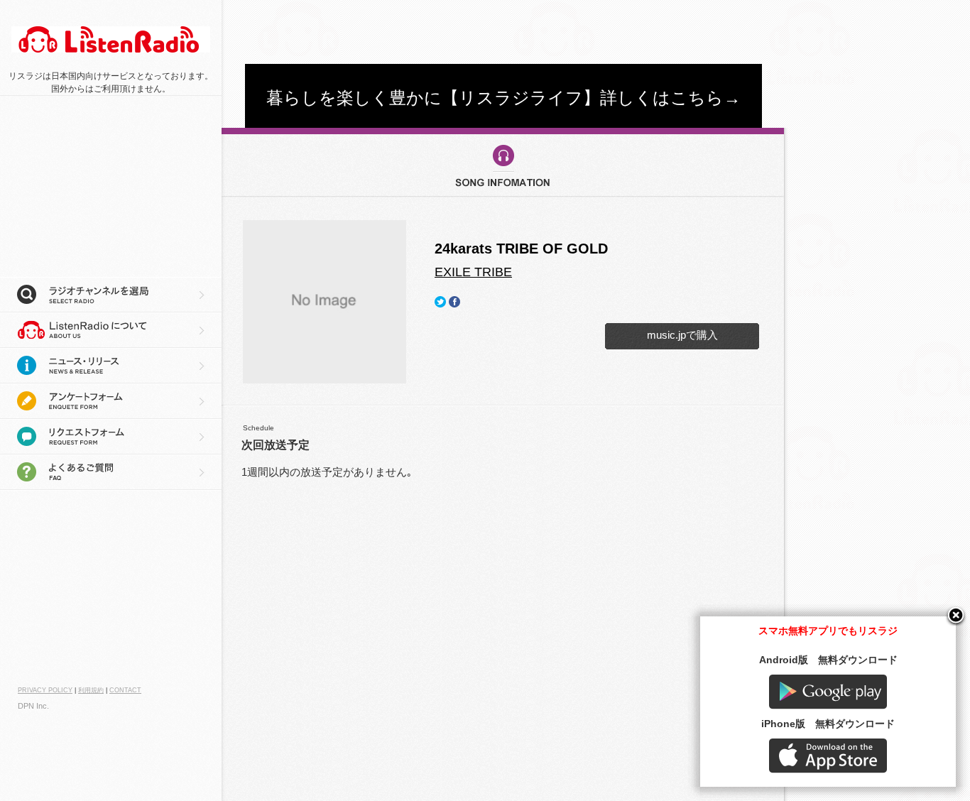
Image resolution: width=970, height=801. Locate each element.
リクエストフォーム (111, 437)
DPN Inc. (33, 706)
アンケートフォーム (111, 401)
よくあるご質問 (111, 472)
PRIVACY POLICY (45, 690)
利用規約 (91, 690)
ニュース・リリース (111, 366)
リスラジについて (111, 330)
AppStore (828, 756)
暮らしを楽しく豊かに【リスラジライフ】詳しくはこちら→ (503, 97)
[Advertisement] (503, 32)
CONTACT (125, 690)
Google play (828, 692)
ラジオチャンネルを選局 (111, 295)
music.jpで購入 (682, 335)
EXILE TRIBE (473, 272)
